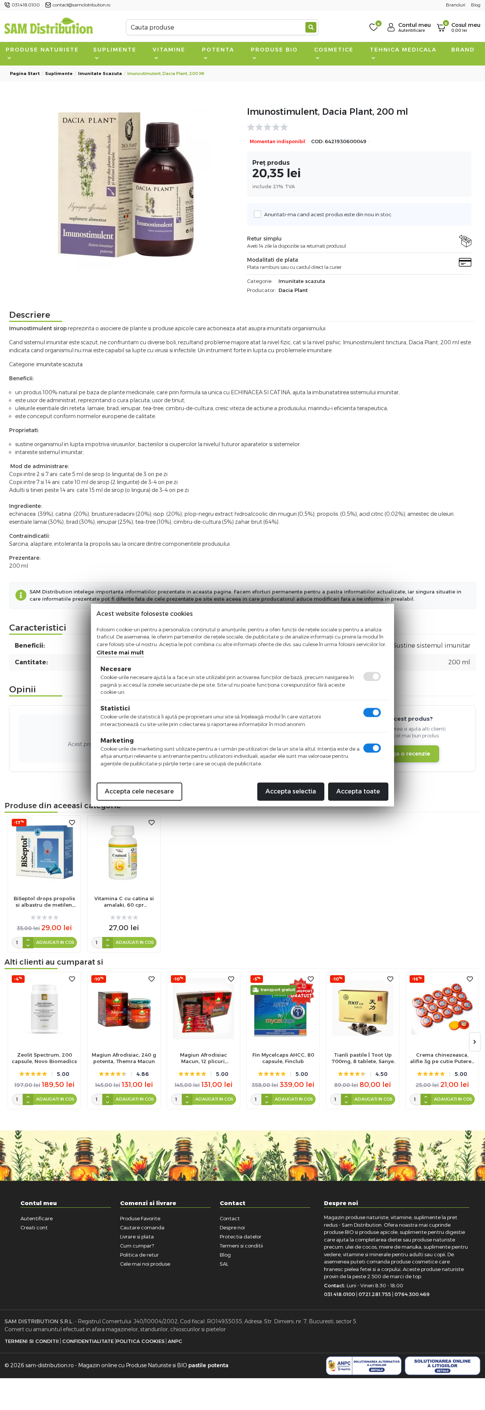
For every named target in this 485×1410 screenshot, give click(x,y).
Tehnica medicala (403, 49)
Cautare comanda (142, 1227)
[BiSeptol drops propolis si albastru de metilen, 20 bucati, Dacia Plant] (44, 852)
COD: (317, 141)
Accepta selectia (291, 791)
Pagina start (25, 73)
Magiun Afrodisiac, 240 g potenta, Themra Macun (124, 1058)
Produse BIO (274, 49)
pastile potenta (208, 1365)
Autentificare (36, 1218)
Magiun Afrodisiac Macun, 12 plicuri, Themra (203, 1058)
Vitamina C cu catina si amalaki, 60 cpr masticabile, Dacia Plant (124, 901)
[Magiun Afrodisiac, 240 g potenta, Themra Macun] (124, 1008)
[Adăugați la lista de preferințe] (72, 822)
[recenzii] (355, 127)
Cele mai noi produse (145, 1264)
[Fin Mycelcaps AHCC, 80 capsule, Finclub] (283, 1008)
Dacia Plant (293, 290)
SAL (224, 1264)
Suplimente (114, 49)
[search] (310, 27)
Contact (230, 1218)
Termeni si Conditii (32, 1341)
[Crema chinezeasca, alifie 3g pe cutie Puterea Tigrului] (442, 1008)
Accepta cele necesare (139, 791)
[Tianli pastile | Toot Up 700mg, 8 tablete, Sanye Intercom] (362, 1008)
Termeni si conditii (241, 1246)
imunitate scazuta (59, 364)
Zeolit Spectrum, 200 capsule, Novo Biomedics (44, 1058)
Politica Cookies (140, 1341)
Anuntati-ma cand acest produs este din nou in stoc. (328, 214)
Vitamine (169, 49)
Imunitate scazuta (100, 73)
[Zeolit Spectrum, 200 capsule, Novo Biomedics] (44, 1008)
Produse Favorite (140, 1218)
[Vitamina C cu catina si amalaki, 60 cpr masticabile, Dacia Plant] (124, 852)
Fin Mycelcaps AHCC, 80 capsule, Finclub (283, 1058)
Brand (463, 49)
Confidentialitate (88, 1341)
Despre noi (232, 1227)
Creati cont (34, 1227)
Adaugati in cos (55, 942)
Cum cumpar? (137, 1246)
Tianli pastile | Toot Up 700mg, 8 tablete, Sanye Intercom (363, 1058)
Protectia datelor (240, 1237)
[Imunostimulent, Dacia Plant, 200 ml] (126, 185)
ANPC (175, 1341)
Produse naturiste (42, 49)
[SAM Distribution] (48, 27)
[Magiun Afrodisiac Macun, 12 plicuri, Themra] (203, 1008)
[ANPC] (364, 1365)
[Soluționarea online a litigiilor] (442, 1365)
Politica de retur (139, 1255)
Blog (225, 1255)
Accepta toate (358, 791)
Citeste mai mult (120, 652)
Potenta (218, 49)
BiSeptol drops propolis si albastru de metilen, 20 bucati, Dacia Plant (44, 901)
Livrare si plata (137, 1237)
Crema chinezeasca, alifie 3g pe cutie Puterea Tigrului (442, 1058)
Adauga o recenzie (403, 753)
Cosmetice (334, 49)
